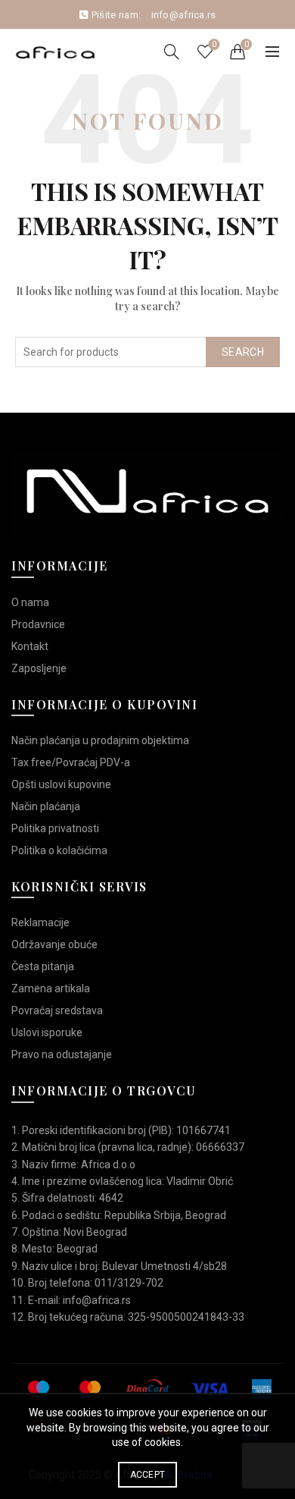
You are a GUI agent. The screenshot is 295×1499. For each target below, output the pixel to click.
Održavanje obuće (54, 944)
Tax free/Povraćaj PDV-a (70, 762)
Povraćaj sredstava (57, 1010)
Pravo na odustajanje (61, 1054)
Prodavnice (38, 624)
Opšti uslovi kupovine (61, 784)
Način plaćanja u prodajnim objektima (100, 740)
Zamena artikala (50, 988)
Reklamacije (40, 922)
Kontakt (29, 646)
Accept (148, 1474)
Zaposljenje (39, 668)
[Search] (172, 51)
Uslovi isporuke (46, 1032)
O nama (30, 602)
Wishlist (214, 44)
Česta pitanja (42, 966)
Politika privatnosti (55, 828)
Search (243, 352)
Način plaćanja (45, 806)
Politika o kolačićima (59, 850)
